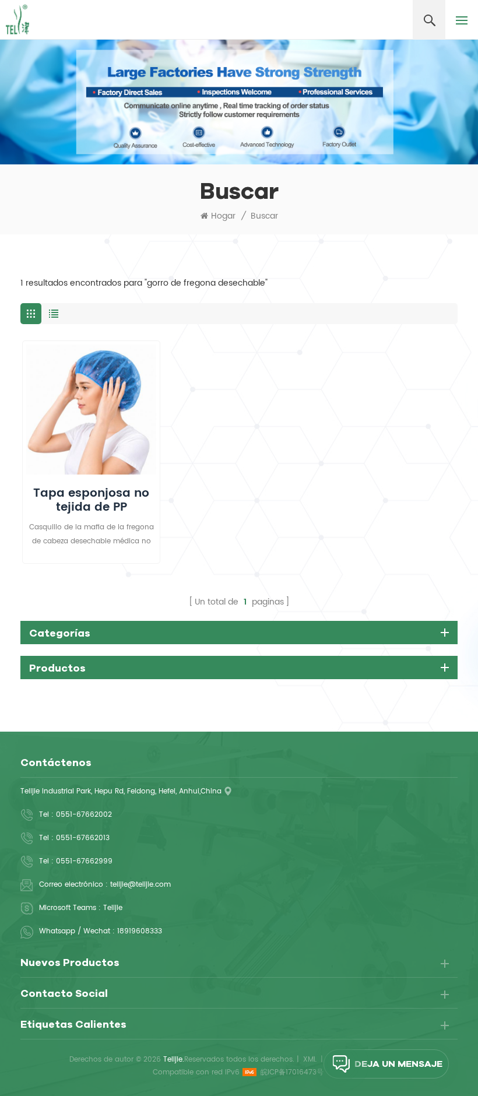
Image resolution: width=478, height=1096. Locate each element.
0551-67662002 (84, 814)
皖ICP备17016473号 (292, 1072)
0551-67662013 (83, 838)
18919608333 (139, 931)
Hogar (223, 216)
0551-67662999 (84, 861)
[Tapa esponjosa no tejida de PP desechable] (91, 410)
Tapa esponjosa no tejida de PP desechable (91, 501)
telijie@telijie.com (140, 884)
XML (310, 1059)
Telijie (112, 908)
